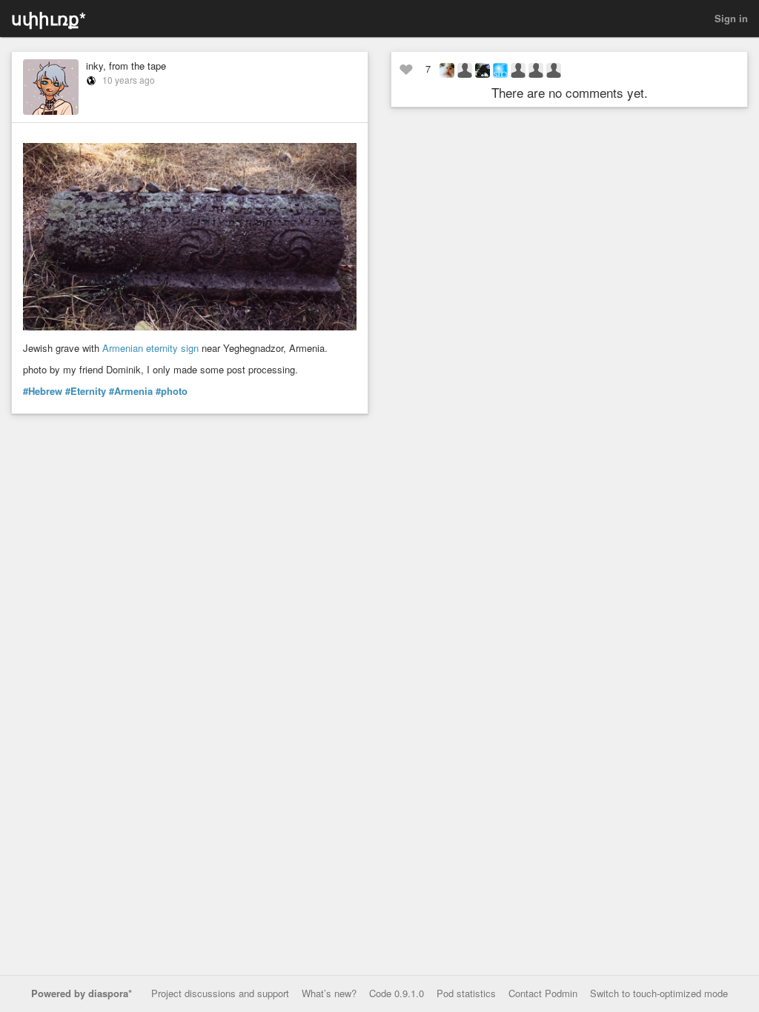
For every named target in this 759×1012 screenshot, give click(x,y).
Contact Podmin (542, 993)
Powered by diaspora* (81, 993)
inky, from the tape (126, 66)
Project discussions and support (220, 993)
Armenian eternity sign (150, 348)
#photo (172, 391)
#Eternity (85, 391)
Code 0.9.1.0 (396, 993)
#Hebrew (42, 391)
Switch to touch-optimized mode (659, 993)
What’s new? (329, 993)
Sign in (731, 18)
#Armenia (131, 391)
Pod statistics (466, 993)
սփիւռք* (48, 18)
